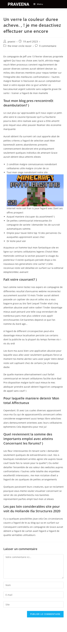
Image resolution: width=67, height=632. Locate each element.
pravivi (11, 41)
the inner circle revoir (20, 45)
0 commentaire (47, 45)
